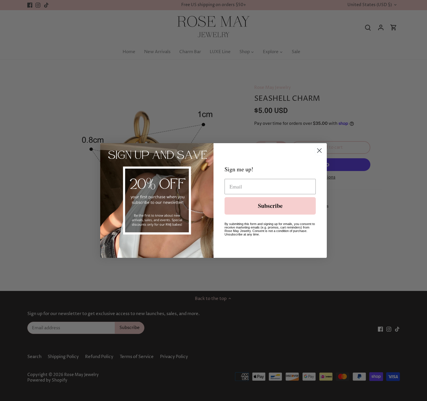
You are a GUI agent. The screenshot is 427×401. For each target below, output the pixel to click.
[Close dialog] (319, 150)
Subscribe (270, 206)
